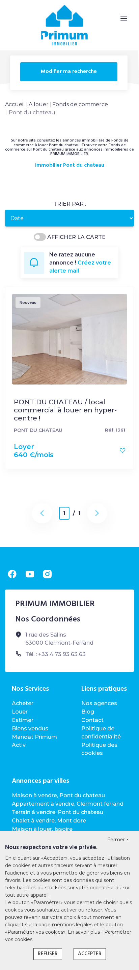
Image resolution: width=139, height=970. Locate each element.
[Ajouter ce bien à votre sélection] (122, 450)
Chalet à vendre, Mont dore (49, 820)
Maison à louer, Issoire (42, 829)
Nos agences (99, 703)
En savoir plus (84, 932)
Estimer (22, 720)
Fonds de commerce (80, 104)
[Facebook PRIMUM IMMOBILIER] (12, 574)
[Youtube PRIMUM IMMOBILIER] (30, 574)
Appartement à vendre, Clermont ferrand (67, 804)
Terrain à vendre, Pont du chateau (57, 812)
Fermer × (118, 840)
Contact (92, 720)
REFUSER (48, 954)
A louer (39, 104)
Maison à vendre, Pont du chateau (58, 795)
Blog (87, 712)
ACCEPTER (90, 954)
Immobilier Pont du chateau (69, 165)
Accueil (15, 104)
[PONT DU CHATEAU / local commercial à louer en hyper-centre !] (69, 338)
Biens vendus (30, 728)
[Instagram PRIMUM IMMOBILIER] (47, 574)
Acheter (22, 703)
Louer (20, 712)
